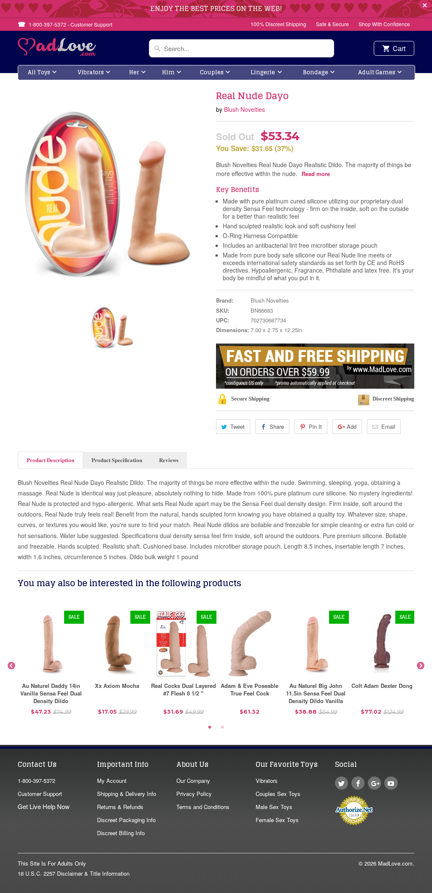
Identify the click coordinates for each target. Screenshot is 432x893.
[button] (431, 888)
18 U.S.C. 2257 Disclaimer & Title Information (74, 873)
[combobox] (241, 48)
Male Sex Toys (274, 807)
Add (351, 426)
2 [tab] (222, 727)
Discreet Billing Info (121, 833)
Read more (316, 174)
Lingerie (263, 72)
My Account (112, 781)
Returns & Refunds (120, 807)
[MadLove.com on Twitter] (341, 783)
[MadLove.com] (57, 53)
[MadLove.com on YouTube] (390, 783)
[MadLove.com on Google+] (374, 783)
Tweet (237, 426)
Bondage (315, 72)
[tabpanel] (51, 666)
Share (277, 426)
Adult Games (376, 72)
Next (420, 666)
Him (168, 72)
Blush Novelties (244, 109)
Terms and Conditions (203, 807)
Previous (11, 666)
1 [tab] (209, 727)
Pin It (315, 426)
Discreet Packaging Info (126, 820)
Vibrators (91, 72)
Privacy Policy (194, 794)
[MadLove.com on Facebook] (357, 783)
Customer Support (40, 794)
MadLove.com (395, 863)
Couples (212, 72)
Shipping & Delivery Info (126, 794)
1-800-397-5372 (36, 781)
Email (388, 426)
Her (134, 72)
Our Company (193, 781)
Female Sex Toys (277, 820)
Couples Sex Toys (278, 794)
